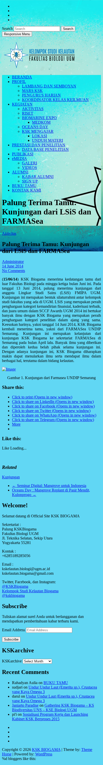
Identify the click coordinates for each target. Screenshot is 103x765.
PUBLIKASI (22, 154)
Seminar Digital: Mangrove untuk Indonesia (49, 485)
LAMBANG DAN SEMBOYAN (49, 86)
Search (8, 28)
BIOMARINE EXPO (39, 118)
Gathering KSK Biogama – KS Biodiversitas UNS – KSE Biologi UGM (53, 707)
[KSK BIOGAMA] (39, 66)
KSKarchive (12, 661)
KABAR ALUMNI (38, 176)
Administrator (13, 261)
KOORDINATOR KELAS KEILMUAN (55, 100)
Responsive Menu (17, 34)
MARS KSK (32, 90)
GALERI (29, 163)
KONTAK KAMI (26, 190)
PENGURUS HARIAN (41, 95)
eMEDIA (19, 158)
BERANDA (22, 77)
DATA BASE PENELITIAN (45, 149)
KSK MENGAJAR (38, 131)
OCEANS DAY (35, 127)
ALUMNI (20, 172)
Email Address (14, 630)
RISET (27, 113)
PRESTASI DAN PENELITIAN (38, 145)
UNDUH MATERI (47, 140)
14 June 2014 (12, 266)
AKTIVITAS (33, 109)
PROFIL (19, 81)
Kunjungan (11, 477)
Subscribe (11, 639)
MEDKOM (41, 122)
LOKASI (39, 136)
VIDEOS (29, 167)
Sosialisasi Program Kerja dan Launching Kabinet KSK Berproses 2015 (50, 716)
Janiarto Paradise (25, 705)
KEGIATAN (22, 104)
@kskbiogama (13, 595)
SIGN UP (30, 181)
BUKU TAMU (24, 186)
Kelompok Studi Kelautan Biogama (30, 591)
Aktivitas (9, 233)
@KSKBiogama (15, 586)
